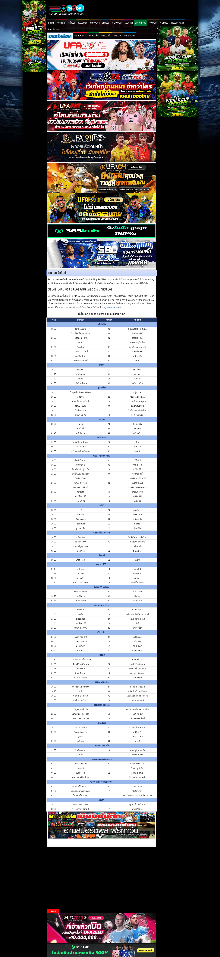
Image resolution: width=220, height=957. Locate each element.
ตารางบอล (164, 23)
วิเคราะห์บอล (95, 23)
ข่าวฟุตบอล (152, 23)
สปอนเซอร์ (117, 35)
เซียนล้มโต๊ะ (61, 23)
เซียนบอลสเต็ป (105, 35)
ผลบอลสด (129, 23)
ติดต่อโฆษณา (53, 29)
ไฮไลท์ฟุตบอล (117, 23)
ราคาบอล (105, 23)
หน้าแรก (51, 23)
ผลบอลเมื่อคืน (140, 23)
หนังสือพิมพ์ (82, 23)
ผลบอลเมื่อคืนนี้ (57, 272)
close (53, 911)
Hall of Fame (129, 35)
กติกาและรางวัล (79, 35)
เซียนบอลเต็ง (93, 35)
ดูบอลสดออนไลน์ (177, 23)
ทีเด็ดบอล (71, 23)
